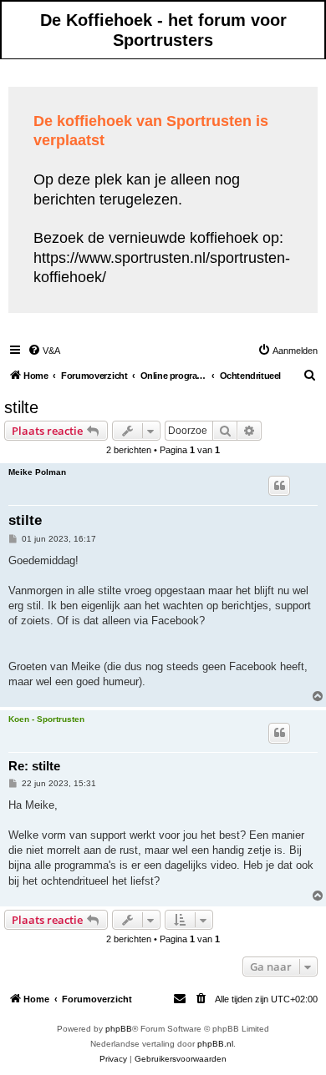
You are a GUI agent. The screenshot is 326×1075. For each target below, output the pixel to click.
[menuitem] (44, 351)
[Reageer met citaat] (279, 486)
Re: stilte (34, 766)
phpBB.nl (215, 1043)
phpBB (118, 1028)
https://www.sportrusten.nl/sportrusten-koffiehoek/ (161, 267)
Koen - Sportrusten (46, 719)
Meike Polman (37, 472)
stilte (21, 407)
